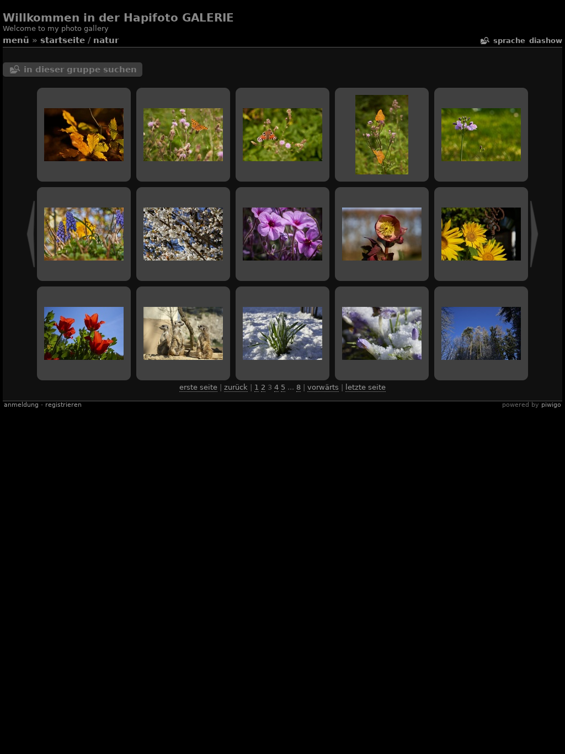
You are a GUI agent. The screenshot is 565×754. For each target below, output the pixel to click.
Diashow (545, 40)
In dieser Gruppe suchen (80, 70)
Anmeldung (21, 404)
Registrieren (63, 404)
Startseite (62, 40)
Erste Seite (198, 387)
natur (106, 40)
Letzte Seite (365, 387)
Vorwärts (323, 387)
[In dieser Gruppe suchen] (484, 40)
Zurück (236, 387)
